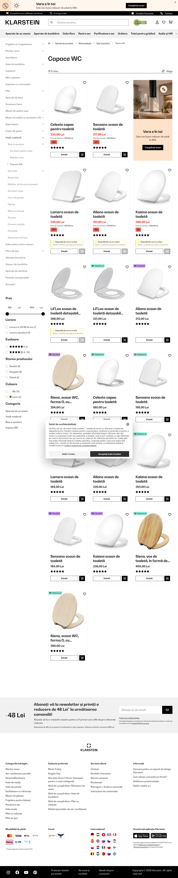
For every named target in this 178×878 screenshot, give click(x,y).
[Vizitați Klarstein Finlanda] (114, 847)
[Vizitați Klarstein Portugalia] (103, 853)
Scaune (12, 217)
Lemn (16, 397)
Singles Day (54, 773)
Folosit (14, 377)
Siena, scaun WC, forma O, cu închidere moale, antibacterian (64, 399)
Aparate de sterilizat (16, 271)
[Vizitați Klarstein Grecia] (114, 854)
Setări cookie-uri (142, 785)
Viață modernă (13, 137)
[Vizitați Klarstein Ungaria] (114, 841)
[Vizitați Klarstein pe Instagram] (8, 872)
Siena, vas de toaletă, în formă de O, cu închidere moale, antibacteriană (152, 558)
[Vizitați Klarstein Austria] (98, 834)
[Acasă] (51, 43)
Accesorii (10, 284)
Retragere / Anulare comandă (106, 786)
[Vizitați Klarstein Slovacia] (103, 841)
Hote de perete (13, 786)
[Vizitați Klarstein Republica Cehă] (109, 841)
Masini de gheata (15, 795)
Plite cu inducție (14, 813)
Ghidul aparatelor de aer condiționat (67, 809)
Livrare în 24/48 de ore (22, 327)
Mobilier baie (17, 157)
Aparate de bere (14, 97)
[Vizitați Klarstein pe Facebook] (17, 872)
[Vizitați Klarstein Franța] (109, 834)
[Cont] (157, 22)
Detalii (64, 154)
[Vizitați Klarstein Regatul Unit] (98, 841)
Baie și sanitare (16, 144)
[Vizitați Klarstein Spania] (92, 841)
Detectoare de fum (18, 237)
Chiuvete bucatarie (15, 257)
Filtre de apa (12, 251)
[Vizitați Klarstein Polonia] (92, 847)
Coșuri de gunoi (14, 130)
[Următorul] (176, 34)
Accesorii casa (15, 191)
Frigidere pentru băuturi (18, 800)
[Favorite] (163, 22)
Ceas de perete (16, 197)
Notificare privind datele (146, 781)
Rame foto (13, 177)
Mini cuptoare (13, 77)
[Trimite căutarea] (51, 22)
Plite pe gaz (12, 818)
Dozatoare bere (14, 104)
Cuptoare (10, 70)
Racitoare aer (13, 804)
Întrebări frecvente (144, 13)
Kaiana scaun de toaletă (149, 214)
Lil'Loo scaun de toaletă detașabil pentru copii (64, 311)
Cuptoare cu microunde (18, 84)
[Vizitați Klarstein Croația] (98, 847)
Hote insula (11, 809)
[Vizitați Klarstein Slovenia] (109, 853)
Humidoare (11, 57)
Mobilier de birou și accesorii (23, 184)
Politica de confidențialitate (129, 718)
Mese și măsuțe (16, 211)
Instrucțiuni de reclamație (104, 791)
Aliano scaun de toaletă (106, 214)
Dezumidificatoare (15, 778)
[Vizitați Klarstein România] (103, 847)
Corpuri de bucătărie (17, 264)
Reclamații (96, 782)
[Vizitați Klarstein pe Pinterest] (35, 872)
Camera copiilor (16, 224)
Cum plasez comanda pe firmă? (150, 776)
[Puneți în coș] (82, 154)
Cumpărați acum (136, 5)
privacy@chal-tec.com (140, 723)
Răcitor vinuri (13, 50)
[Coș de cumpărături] (170, 22)
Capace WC (16, 164)
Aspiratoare (12, 124)
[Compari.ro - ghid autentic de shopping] (140, 22)
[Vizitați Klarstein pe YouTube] (26, 872)
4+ (26, 352)
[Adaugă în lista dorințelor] (84, 82)
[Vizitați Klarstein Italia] (114, 834)
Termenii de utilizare (141, 847)
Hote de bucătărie (15, 64)
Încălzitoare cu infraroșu (18, 791)
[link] (67, 99)
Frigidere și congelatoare (19, 44)
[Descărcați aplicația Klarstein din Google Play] (159, 835)
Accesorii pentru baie (21, 151)
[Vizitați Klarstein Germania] (92, 834)
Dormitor (12, 171)
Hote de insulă (13, 782)
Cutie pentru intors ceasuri (19, 244)
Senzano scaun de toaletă (108, 126)
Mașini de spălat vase (17, 110)
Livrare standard (19, 332)
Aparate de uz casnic (17, 411)
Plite (8, 90)
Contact (168, 13)
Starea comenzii (99, 778)
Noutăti (14, 366)
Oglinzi (11, 204)
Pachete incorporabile (17, 277)
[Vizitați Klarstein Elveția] (103, 834)
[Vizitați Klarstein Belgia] (92, 853)
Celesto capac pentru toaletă (62, 126)
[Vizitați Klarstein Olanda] (98, 853)
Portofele (12, 231)
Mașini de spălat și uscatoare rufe (23, 117)
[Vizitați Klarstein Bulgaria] (109, 847)
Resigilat (15, 372)
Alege (169, 71)
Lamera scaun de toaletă (64, 214)
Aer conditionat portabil (18, 773)
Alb (16, 391)
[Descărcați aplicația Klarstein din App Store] (141, 835)
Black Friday (54, 769)
